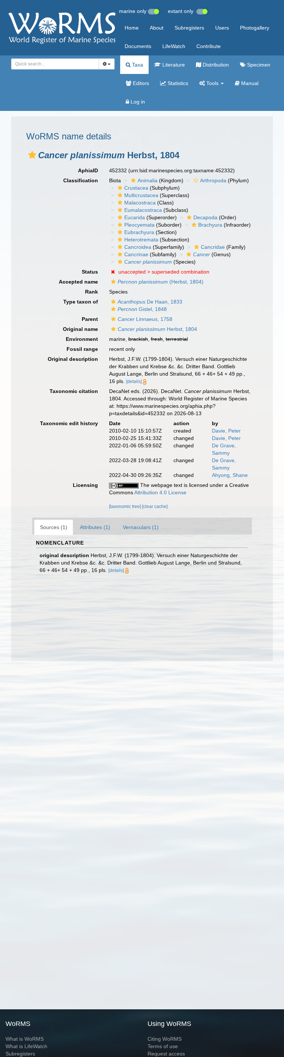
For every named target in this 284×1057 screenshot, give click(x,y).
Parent (90, 319)
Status (90, 272)
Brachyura (210, 225)
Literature (173, 65)
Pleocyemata (139, 225)
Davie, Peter (226, 431)
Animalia (148, 180)
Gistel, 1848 (142, 309)
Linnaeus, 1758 (145, 319)
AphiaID (88, 170)
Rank (91, 292)
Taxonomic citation (74, 391)
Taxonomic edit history (69, 423)
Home (132, 28)
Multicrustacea (141, 195)
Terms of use (163, 1046)
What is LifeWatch (26, 1046)
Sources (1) (53, 527)
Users (222, 28)
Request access (166, 1054)
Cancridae (213, 247)
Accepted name (78, 282)
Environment (82, 339)
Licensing (85, 485)
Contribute (208, 46)
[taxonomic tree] (125, 506)
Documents (138, 46)
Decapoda (205, 217)
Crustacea (136, 188)
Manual (249, 83)
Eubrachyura (139, 232)
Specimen (258, 65)
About (156, 28)
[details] (134, 381)
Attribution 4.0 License (160, 492)
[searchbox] (53, 64)
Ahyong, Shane (230, 475)
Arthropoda (213, 180)
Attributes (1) (95, 527)
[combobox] (55, 64)
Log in (137, 102)
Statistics (177, 83)
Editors (140, 83)
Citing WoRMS (165, 1039)
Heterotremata (141, 240)
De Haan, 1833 (150, 302)
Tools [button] (212, 83)
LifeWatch (173, 46)
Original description (73, 359)
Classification (80, 180)
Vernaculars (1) (141, 527)
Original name (80, 329)
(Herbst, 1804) (160, 282)
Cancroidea (137, 247)
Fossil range (82, 349)
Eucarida (134, 217)
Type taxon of (80, 302)
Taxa (137, 65)
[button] (32, 154)
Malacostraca (140, 203)
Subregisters (189, 28)
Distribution (215, 65)
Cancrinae (136, 254)
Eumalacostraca (143, 210)
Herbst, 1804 (157, 329)
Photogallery (254, 28)
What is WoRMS (25, 1039)
